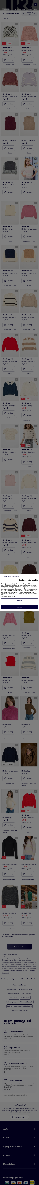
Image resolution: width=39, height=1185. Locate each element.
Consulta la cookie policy (8, 596)
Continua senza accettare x (11, 576)
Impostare (19, 600)
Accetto (19, 607)
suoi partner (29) (10, 584)
